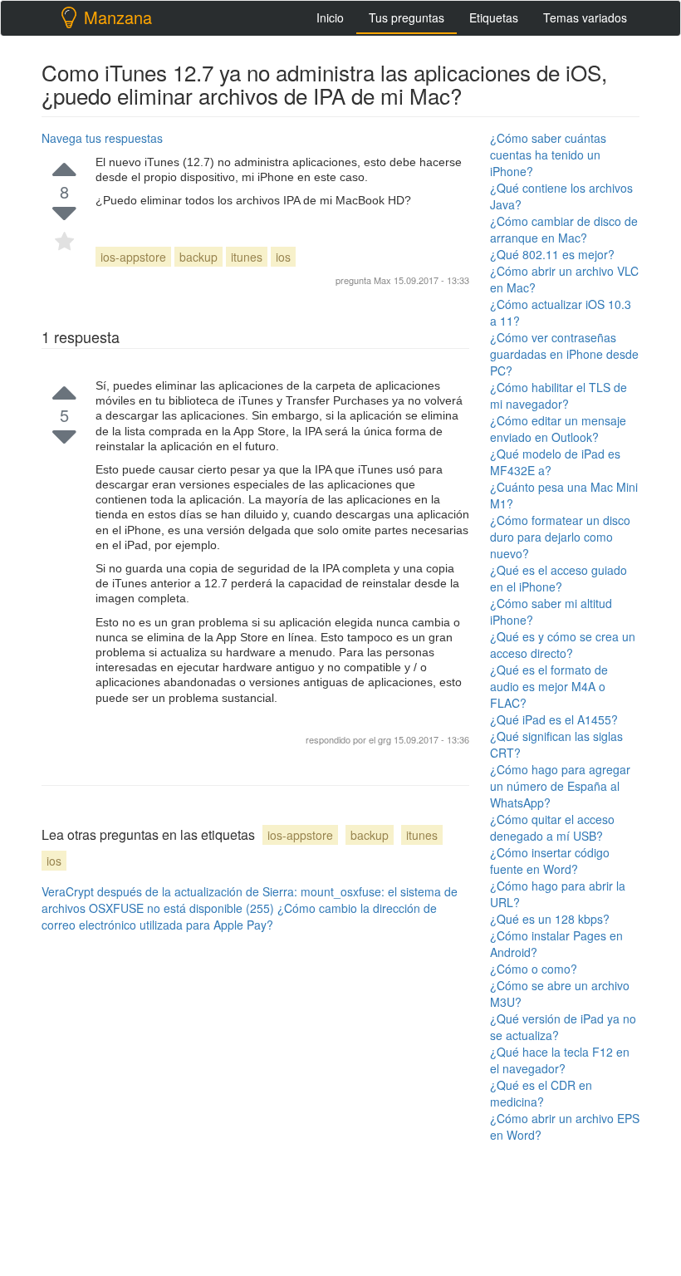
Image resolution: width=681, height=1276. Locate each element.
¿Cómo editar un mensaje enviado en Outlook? (558, 428)
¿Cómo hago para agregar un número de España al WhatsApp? (560, 786)
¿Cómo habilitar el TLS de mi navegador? (558, 395)
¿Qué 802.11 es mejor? (552, 254)
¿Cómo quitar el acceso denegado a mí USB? (552, 827)
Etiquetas (493, 17)
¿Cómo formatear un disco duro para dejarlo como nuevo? (560, 537)
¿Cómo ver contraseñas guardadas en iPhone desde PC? (564, 354)
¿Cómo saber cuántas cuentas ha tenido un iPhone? (548, 154)
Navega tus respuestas (102, 138)
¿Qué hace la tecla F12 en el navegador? (560, 1060)
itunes (246, 256)
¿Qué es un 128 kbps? (550, 918)
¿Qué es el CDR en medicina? (541, 1093)
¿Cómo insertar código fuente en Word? (550, 860)
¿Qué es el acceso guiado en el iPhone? (558, 578)
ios (283, 256)
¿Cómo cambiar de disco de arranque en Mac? (564, 229)
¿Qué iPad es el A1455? (554, 719)
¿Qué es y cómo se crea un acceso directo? (562, 644)
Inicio (330, 17)
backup (198, 256)
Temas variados (585, 17)
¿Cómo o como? (533, 968)
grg (386, 739)
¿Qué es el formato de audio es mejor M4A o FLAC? (549, 686)
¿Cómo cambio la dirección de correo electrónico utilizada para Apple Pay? (239, 916)
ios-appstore (133, 256)
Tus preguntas (406, 17)
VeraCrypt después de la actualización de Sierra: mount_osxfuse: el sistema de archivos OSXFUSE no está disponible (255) (250, 899)
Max (382, 280)
